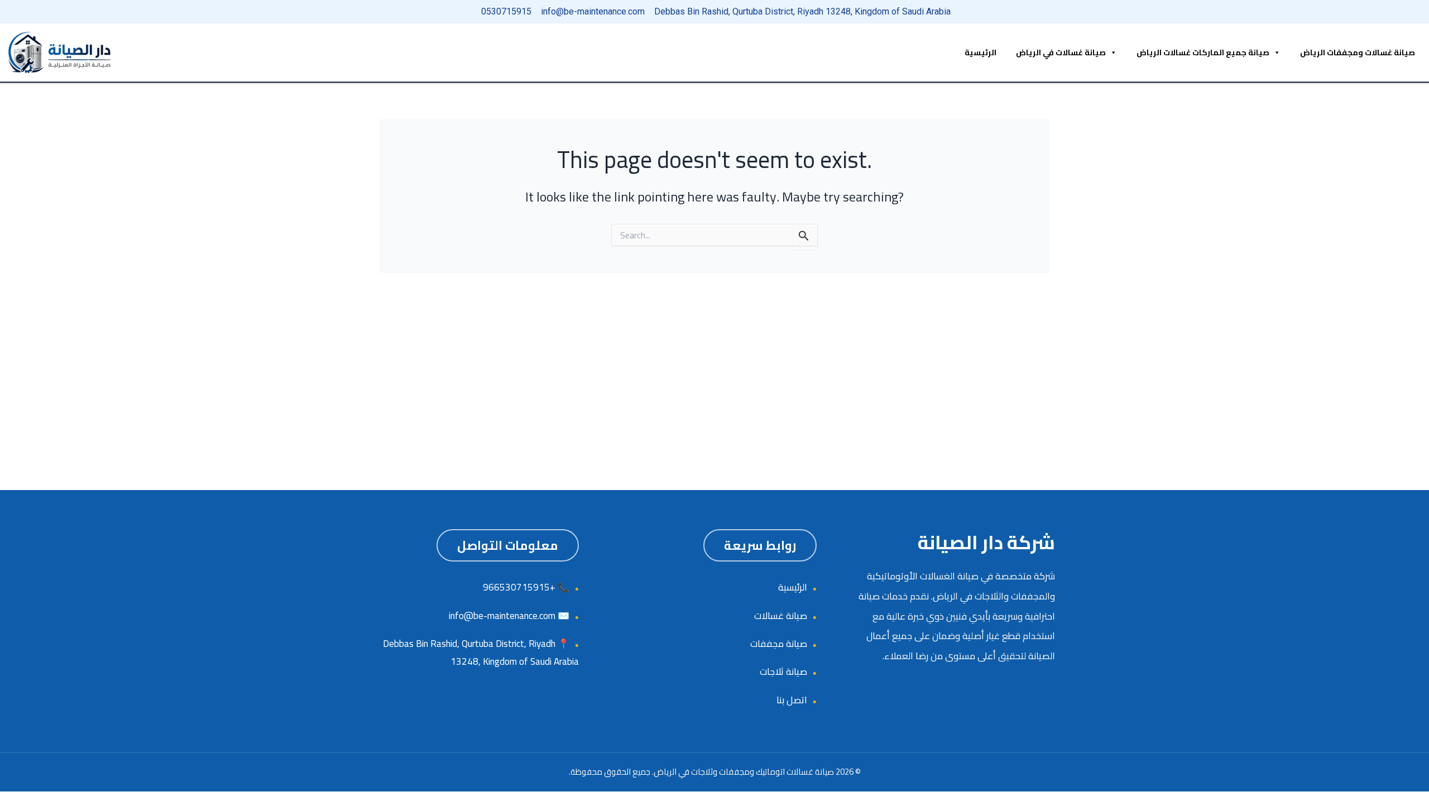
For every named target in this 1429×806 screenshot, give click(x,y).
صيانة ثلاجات (783, 671)
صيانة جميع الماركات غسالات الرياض (1203, 52)
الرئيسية (980, 52)
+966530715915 (519, 587)
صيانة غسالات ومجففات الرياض (1357, 52)
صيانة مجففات (778, 644)
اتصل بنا (791, 700)
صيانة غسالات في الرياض (1061, 52)
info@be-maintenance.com (502, 616)
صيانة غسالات (780, 616)
